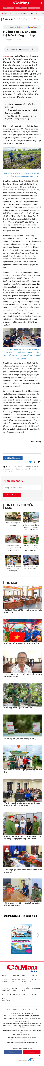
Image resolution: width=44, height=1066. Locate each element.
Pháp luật (8, 19)
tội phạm (31, 469)
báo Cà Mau (18, 466)
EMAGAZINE (16, 994)
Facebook (12, 1052)
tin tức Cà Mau (18, 469)
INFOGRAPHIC (6, 994)
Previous (5, 935)
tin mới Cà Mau (33, 466)
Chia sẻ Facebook (14, 458)
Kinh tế (24, 13)
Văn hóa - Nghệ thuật (6, 989)
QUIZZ (24, 994)
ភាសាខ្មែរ (34, 8)
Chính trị (16, 13)
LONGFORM (36, 988)
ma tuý (26, 469)
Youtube (32, 1052)
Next (38, 935)
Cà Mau (25, 466)
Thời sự (8, 13)
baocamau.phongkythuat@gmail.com (22, 1042)
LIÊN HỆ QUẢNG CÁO (6, 1000)
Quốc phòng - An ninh (26, 982)
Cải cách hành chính (6, 981)
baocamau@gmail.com (24, 1040)
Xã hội (30, 13)
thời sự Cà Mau (8, 469)
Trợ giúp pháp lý (23, 19)
